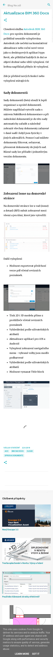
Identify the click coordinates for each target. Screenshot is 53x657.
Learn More (22, 653)
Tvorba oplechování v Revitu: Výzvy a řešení (22, 563)
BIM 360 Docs (18, 451)
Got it (35, 653)
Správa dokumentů (14, 456)
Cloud (30, 451)
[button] (5, 20)
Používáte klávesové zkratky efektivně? (21, 596)
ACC (6, 451)
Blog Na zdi (14, 5)
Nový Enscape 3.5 (10, 529)
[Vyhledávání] (49, 4)
